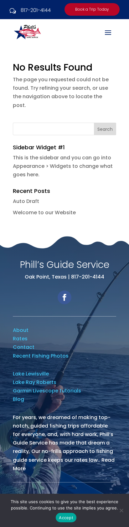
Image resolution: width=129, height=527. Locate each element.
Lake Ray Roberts (34, 382)
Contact (23, 347)
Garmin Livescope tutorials (47, 390)
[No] (121, 510)
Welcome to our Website (44, 212)
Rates (20, 338)
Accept (66, 517)
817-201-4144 (36, 10)
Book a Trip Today (92, 9)
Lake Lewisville (31, 373)
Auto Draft (26, 201)
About (20, 330)
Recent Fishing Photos (41, 355)
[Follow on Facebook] (64, 297)
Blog (18, 399)
